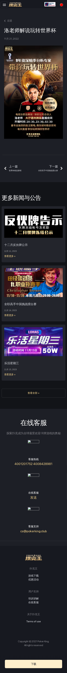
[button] (4, 4)
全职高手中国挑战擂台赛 (20, 304)
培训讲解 (33, 598)
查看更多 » (10, 256)
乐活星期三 (11, 363)
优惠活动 (33, 579)
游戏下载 (33, 575)
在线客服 (33, 602)
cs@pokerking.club (33, 531)
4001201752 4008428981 (33, 464)
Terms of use (33, 621)
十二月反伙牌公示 (16, 244)
